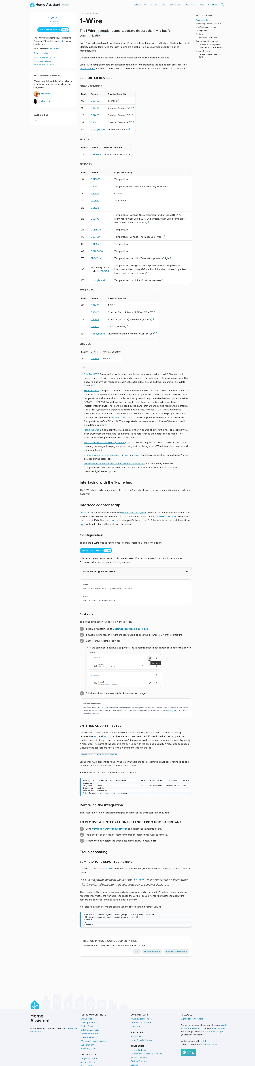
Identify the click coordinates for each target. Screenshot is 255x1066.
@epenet (45, 101)
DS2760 (95, 236)
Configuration (202, 30)
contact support (216, 1031)
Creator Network (88, 1037)
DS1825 (95, 244)
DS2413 (95, 122)
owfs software (87, 68)
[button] (124, 669)
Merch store (137, 1036)
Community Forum (89, 1033)
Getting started (140, 5)
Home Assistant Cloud (141, 1040)
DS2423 (95, 193)
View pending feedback (176, 951)
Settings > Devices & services (130, 628)
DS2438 (95, 218)
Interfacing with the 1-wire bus (208, 23)
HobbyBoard (98, 129)
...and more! (136, 1026)
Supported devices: (204, 20)
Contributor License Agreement (146, 1053)
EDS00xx (96, 258)
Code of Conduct (139, 1061)
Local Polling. (53, 48)
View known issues (42, 61)
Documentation (158, 5)
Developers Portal (89, 1022)
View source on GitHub (44, 57)
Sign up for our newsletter (193, 1018)
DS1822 (95, 207)
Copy (188, 780)
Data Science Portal (89, 1030)
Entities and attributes (208, 38)
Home (82, 13)
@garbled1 (46, 93)
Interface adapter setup (206, 27)
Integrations (190, 5)
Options (199, 34)
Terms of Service (139, 1057)
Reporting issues (88, 1048)
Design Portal (87, 1026)
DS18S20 (96, 179)
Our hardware (175, 5)
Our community (87, 1044)
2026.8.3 (65, 5)
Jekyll (203, 1041)
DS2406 (95, 108)
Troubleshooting (203, 51)
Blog (202, 5)
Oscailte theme (210, 1044)
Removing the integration (207, 41)
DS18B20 (96, 154)
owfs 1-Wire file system (133, 512)
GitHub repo (86, 1018)
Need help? (213, 5)
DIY (35, 120)
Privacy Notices (138, 1050)
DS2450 (95, 200)
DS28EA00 (97, 251)
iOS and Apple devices (141, 1018)
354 (63, 41)
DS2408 (95, 115)
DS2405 (95, 100)
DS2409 (95, 358)
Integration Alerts (88, 1058)
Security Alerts (87, 1062)
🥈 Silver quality (40, 53)
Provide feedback (152, 951)
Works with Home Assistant (93, 1041)
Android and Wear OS (141, 1022)
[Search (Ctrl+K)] (223, 4)
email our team (218, 1028)
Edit (137, 951)
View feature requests (43, 64)
